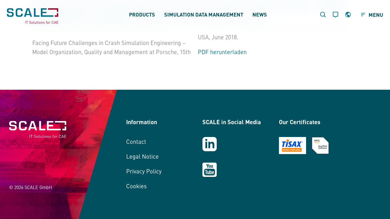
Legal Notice (142, 156)
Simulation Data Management (203, 14)
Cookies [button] (136, 186)
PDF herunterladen (222, 52)
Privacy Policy (144, 171)
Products (142, 14)
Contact (136, 141)
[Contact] (335, 14)
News (259, 14)
